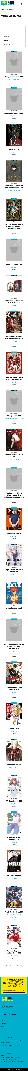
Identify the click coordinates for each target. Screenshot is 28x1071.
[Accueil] (7, 3)
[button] (7, 28)
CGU (2, 1055)
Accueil (3, 9)
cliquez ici (18, 986)
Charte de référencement (9, 1059)
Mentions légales (6, 1053)
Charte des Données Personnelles (11, 1057)
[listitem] (2, 1014)
